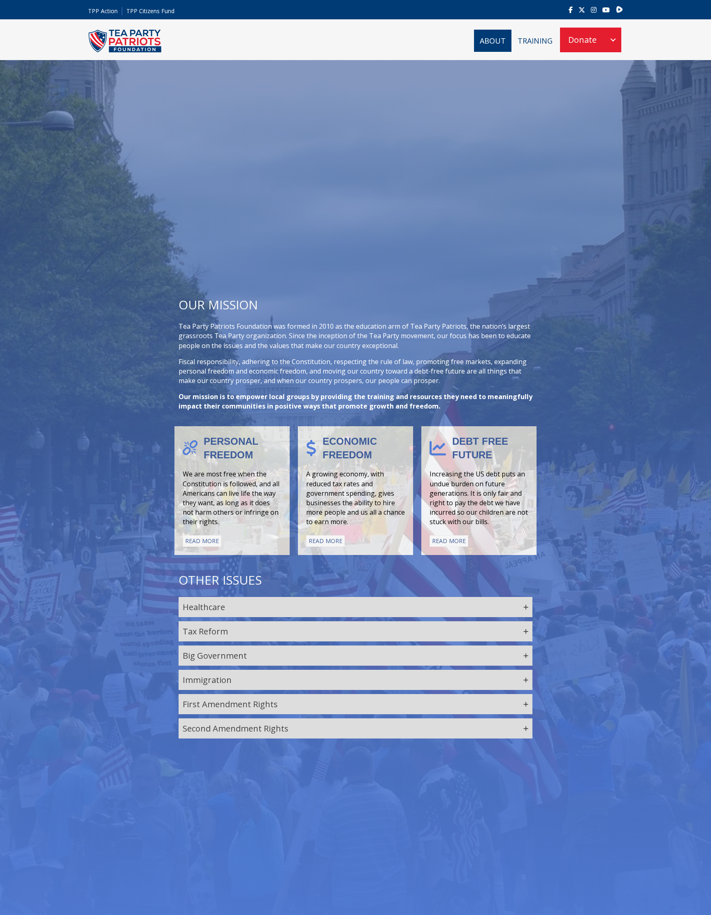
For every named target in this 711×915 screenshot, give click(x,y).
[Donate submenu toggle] (613, 40)
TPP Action (103, 11)
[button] (355, 607)
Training (535, 41)
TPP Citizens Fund (150, 11)
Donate (582, 39)
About (493, 41)
